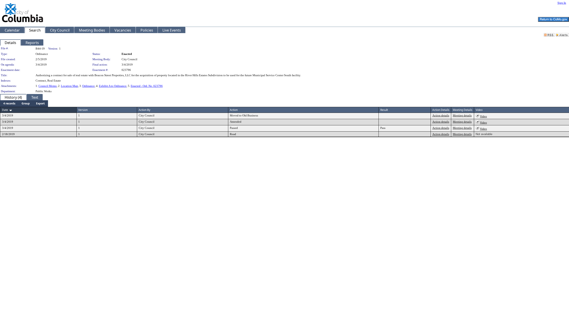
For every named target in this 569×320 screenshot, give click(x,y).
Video (483, 116)
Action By (144, 110)
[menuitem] (9, 103)
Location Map (69, 86)
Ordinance (88, 86)
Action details (440, 115)
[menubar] (24, 103)
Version (83, 110)
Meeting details (462, 115)
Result (384, 110)
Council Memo (47, 86)
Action (234, 110)
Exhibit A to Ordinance (112, 86)
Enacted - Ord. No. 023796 (147, 86)
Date (5, 110)
